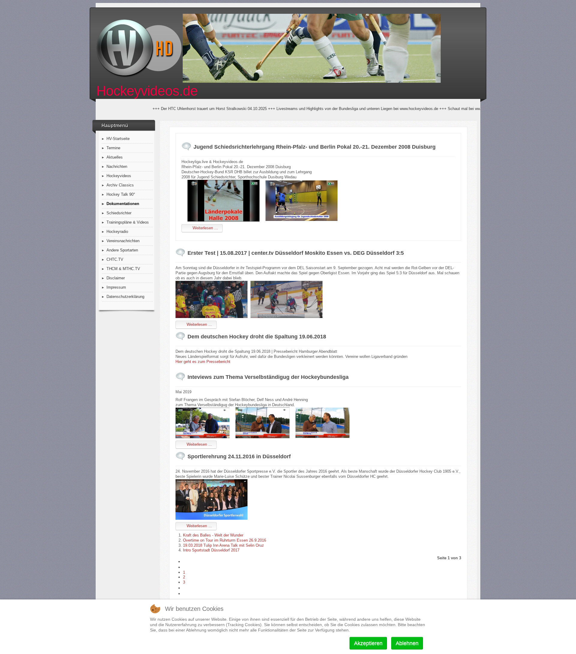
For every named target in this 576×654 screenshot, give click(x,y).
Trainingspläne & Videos (127, 222)
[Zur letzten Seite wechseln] (185, 593)
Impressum (116, 287)
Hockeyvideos (118, 176)
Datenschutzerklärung (125, 296)
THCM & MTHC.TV (123, 268)
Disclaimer (115, 278)
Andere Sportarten (122, 250)
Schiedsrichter (118, 213)
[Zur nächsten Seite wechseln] (185, 588)
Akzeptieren (368, 643)
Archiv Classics (120, 185)
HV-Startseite (118, 138)
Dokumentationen (122, 203)
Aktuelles (114, 157)
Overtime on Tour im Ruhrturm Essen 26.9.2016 (224, 540)
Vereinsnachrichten (123, 241)
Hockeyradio (117, 231)
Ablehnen (407, 643)
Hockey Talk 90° (120, 194)
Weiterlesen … (204, 228)
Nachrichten (116, 166)
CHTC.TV (114, 259)
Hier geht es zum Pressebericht (203, 361)
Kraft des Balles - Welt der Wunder (213, 535)
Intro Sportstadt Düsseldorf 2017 (211, 550)
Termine (113, 148)
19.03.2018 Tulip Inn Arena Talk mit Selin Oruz (223, 545)
